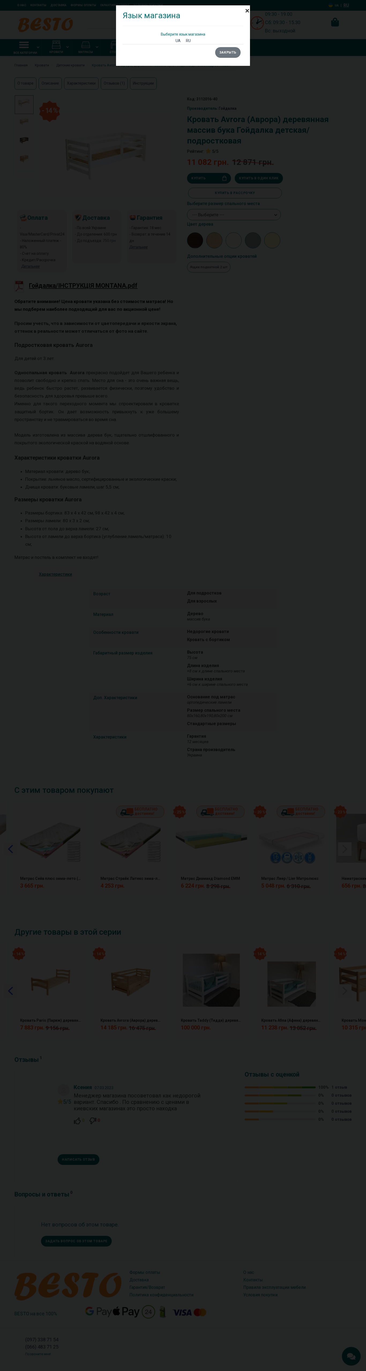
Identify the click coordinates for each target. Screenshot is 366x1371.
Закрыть (227, 52)
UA (178, 41)
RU (188, 41)
